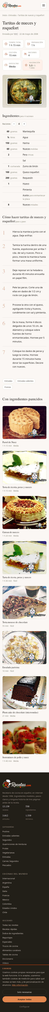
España (5, 887)
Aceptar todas (24, 999)
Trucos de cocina (10, 946)
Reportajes (7, 937)
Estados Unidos (9, 908)
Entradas (12, 15)
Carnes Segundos (10, 861)
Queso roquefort (31, 172)
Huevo (26, 183)
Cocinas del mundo (15, 873)
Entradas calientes (25, 381)
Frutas (5, 848)
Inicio (4, 15)
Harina (26, 143)
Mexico (5, 899)
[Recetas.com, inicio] (11, 5)
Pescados (6, 865)
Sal (24, 160)
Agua (25, 137)
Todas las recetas (10, 925)
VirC (16, 34)
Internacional (8, 878)
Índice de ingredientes (12, 933)
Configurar (24, 1006)
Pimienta (27, 189)
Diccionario (7, 958)
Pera (25, 154)
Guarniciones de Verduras (14, 844)
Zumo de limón (30, 166)
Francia (7, 387)
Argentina (7, 882)
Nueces (26, 148)
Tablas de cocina (10, 954)
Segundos (7, 840)
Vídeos (5, 963)
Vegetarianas (8, 852)
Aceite (26, 195)
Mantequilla (29, 131)
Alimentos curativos (11, 950)
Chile (4, 912)
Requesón (28, 177)
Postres (5, 831)
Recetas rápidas (9, 929)
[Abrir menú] (44, 5)
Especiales (7, 941)
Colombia (6, 903)
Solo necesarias (24, 992)
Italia (4, 891)
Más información (20, 985)
